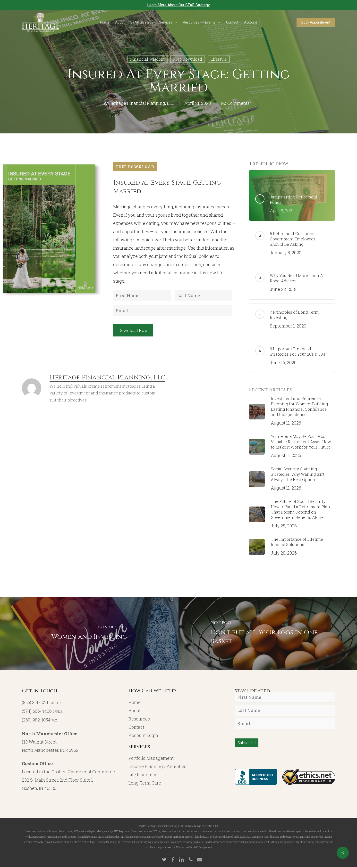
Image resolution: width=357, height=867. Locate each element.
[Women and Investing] (89, 633)
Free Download (187, 59)
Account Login (143, 735)
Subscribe (247, 742)
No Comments (235, 103)
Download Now (133, 330)
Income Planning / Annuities (157, 766)
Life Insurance (142, 774)
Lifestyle (219, 59)
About (134, 710)
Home (134, 702)
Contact (136, 727)
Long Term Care (144, 783)
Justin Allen (212, 826)
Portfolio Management (151, 758)
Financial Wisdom (147, 59)
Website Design (193, 826)
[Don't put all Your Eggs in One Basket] (267, 633)
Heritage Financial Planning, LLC (141, 103)
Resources (139, 719)
